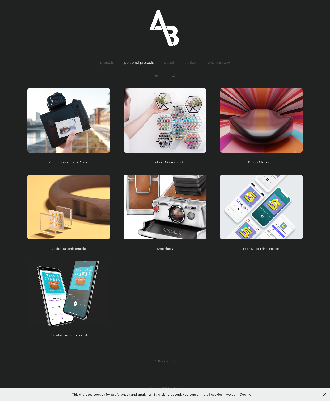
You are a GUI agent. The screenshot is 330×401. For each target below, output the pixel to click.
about (169, 62)
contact (190, 62)
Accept (231, 394)
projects (107, 62)
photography (219, 62)
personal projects (139, 62)
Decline (245, 394)
